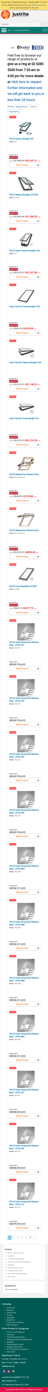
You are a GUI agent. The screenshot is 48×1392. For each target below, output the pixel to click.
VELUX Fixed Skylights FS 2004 (23, 586)
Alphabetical (21, 106)
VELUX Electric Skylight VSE (21, 139)
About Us (10, 1310)
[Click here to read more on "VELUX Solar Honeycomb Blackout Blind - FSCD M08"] (26, 967)
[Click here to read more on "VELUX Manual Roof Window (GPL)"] (26, 520)
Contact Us (11, 1308)
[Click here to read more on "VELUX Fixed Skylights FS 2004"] (26, 575)
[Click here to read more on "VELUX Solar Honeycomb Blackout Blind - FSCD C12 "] (26, 1191)
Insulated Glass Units (15, 1271)
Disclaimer (11, 1320)
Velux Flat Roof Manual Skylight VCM (25, 362)
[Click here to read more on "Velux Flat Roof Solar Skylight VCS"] (26, 408)
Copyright (10, 1317)
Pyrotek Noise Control (15, 1268)
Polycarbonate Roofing (16, 1259)
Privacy (9, 1315)
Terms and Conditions (15, 1322)
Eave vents (11, 1277)
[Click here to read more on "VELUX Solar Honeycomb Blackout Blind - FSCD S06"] (26, 1135)
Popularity (14, 111)
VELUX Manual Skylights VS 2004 (23, 195)
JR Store (23, 1390)
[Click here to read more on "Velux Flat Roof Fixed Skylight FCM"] (26, 296)
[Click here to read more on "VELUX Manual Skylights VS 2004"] (26, 184)
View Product (22, 165)
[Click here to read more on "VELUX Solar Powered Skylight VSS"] (26, 240)
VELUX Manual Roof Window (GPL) (24, 530)
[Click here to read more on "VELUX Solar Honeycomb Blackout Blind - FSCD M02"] (26, 1023)
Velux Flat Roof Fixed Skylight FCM (24, 306)
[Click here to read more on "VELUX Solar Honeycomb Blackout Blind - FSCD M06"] (26, 911)
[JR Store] (16, 14)
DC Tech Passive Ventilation (17, 1274)
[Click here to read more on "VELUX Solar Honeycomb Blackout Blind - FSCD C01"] (26, 631)
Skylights (11, 1265)
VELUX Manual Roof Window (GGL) (24, 474)
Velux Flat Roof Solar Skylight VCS (24, 418)
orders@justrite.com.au (18, 1359)
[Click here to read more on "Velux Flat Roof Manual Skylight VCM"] (26, 352)
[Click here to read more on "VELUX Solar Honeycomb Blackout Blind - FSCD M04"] (26, 855)
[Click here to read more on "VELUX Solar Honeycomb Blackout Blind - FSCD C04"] (26, 687)
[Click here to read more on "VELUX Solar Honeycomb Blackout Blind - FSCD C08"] (26, 799)
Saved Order (11, 1313)
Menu (9, 30)
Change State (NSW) (21, 30)
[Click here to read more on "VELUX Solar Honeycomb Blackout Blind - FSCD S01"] (26, 1079)
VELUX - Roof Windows (16, 1253)
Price (33, 106)
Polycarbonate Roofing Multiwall (19, 1262)
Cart (44, 30)
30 (30, 1237)
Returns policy (12, 1325)
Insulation (11, 1256)
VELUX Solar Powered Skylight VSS (24, 250)
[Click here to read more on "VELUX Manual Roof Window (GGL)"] (26, 464)
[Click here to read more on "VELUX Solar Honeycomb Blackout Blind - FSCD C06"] (26, 743)
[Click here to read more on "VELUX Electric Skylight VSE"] (26, 128)
